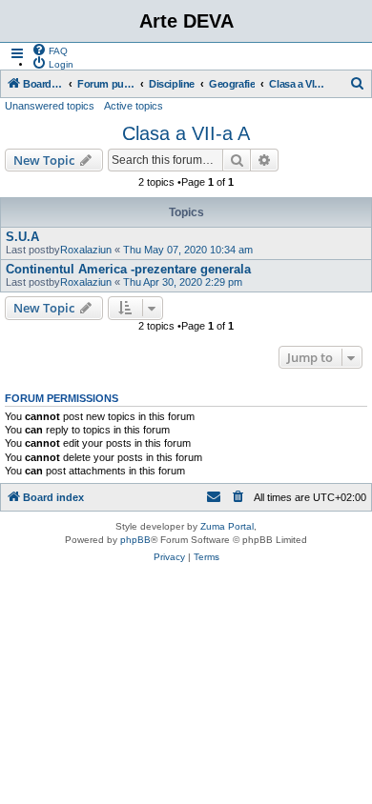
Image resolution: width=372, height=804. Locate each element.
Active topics (133, 105)
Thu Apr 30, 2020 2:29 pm (182, 282)
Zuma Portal (227, 526)
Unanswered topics (49, 105)
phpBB (135, 539)
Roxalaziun (86, 249)
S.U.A (22, 237)
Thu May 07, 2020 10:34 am (188, 249)
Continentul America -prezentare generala (128, 269)
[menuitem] (49, 49)
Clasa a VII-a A (186, 133)
